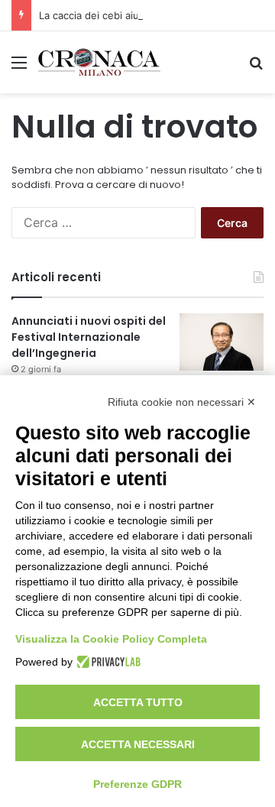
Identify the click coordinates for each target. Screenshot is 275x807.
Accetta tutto (138, 702)
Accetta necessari (138, 744)
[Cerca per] (256, 67)
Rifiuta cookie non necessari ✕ (182, 402)
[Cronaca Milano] (99, 62)
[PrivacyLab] (107, 661)
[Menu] (19, 67)
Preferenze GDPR (137, 784)
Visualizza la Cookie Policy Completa (111, 639)
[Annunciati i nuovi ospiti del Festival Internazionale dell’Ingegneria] (222, 342)
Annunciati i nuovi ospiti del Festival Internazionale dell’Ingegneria (88, 337)
